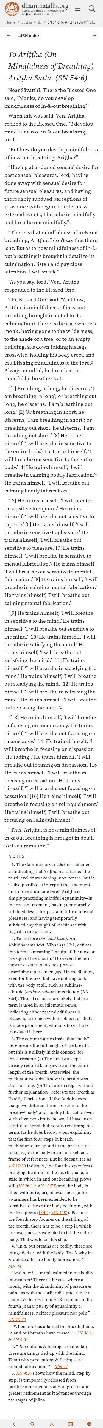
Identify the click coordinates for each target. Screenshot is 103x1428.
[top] (51, 1423)
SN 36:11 (26, 1186)
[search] (32, 1423)
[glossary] (70, 1423)
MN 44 (14, 1266)
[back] (13, 1423)
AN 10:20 (17, 1166)
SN (39, 22)
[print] (89, 1423)
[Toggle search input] (92, 9)
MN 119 (58, 1213)
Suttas (26, 22)
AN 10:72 (46, 1186)
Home (10, 22)
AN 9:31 (20, 1340)
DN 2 (44, 1213)
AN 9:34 (24, 1373)
